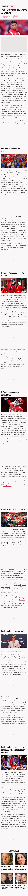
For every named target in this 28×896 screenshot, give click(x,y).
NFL (9, 822)
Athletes (11, 6)
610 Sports (22, 600)
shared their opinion (21, 579)
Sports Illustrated (7, 486)
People (10, 721)
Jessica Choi (15, 15)
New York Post (18, 92)
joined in (14, 712)
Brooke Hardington (6, 15)
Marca (9, 364)
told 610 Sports (16, 243)
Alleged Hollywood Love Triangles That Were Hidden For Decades (21, 887)
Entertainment (5, 6)
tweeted (3, 571)
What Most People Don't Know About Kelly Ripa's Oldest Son (7, 887)
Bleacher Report (18, 428)
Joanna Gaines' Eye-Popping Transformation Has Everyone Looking (21, 868)
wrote (13, 228)
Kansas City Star (7, 320)
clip (22, 470)
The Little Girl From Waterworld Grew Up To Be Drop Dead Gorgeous (7, 868)
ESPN (9, 249)
